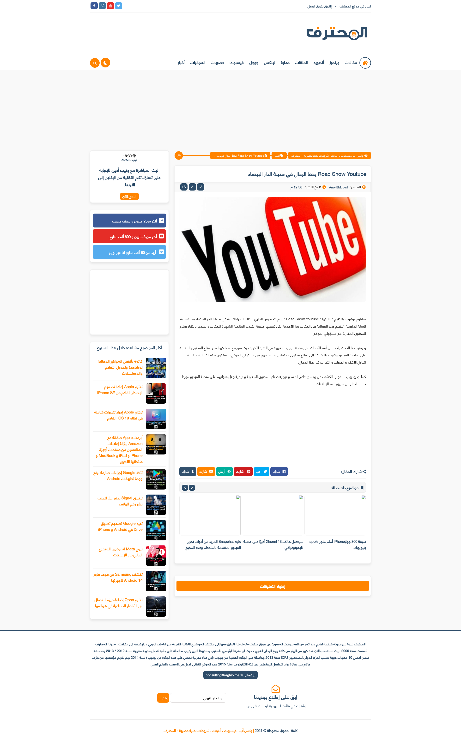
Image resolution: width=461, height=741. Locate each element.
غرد (258, 471)
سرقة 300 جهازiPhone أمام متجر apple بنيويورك (337, 544)
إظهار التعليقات (272, 585)
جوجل (253, 61)
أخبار (181, 61)
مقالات (351, 61)
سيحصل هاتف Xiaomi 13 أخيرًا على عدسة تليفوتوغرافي (273, 544)
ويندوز (334, 61)
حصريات (217, 61)
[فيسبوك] (151, 5)
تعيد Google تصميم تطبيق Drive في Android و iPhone (120, 526)
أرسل (221, 471)
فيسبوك (237, 61)
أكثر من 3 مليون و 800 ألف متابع (133, 236)
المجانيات (197, 61)
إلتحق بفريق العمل (320, 6)
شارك (276, 471)
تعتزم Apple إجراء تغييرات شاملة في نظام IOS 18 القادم (118, 414)
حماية (285, 61)
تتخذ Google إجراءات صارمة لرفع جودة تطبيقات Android (118, 475)
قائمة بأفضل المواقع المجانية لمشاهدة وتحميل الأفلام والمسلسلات (120, 367)
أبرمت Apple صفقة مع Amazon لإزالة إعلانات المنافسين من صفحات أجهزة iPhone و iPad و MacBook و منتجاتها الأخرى (119, 449)
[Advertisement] (230, 107)
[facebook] (94, 5)
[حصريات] (159, 5)
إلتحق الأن (129, 196)
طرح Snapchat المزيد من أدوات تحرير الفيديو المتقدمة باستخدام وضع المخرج (213, 544)
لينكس (269, 61)
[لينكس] (135, 5)
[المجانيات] (167, 5)
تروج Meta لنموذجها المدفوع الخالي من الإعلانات (121, 551)
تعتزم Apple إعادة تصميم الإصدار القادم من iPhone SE (120, 389)
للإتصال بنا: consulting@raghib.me (230, 674)
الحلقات (301, 61)
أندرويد (319, 61)
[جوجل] (143, 5)
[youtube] (110, 5)
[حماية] (126, 5)
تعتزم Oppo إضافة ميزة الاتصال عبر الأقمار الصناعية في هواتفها (119, 602)
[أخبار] (175, 5)
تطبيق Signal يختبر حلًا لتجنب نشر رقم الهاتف (120, 500)
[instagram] (102, 5)
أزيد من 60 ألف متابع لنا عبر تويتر (133, 252)
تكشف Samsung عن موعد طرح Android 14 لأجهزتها (118, 577)
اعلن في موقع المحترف (355, 6)
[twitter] (118, 5)
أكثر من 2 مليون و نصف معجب (134, 221)
